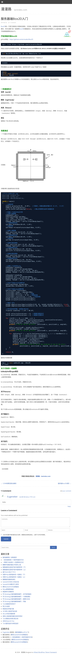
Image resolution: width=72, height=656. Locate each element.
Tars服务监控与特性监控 (10, 623)
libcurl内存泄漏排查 (9, 614)
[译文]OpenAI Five (8, 621)
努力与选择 (6, 606)
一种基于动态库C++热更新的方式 (13, 562)
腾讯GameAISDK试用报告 (11, 587)
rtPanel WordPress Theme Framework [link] (45, 652)
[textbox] (35, 522)
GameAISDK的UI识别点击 (11, 582)
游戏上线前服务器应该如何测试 (12, 616)
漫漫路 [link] (6, 9)
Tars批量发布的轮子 (9, 604)
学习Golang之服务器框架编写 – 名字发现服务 (17, 594)
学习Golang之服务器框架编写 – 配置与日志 (16, 599)
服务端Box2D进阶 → (64, 483)
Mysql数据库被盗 (8, 589)
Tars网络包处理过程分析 (10, 619)
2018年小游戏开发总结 (10, 611)
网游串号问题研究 (8, 592)
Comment (13, 22)
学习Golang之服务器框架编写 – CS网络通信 (16, 597)
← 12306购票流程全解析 (8, 483)
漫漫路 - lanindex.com (43, 476)
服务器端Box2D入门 (22, 632)
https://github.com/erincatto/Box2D (21, 39)
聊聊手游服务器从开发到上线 (12, 565)
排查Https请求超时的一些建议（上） (14, 577)
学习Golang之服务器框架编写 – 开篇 (14, 601)
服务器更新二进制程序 (10, 557)
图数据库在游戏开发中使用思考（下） (15, 567)
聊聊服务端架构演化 (9, 579)
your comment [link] (67, 491)
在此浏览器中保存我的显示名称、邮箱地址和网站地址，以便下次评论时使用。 (24, 535)
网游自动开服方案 (8, 609)
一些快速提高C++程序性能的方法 (13, 560)
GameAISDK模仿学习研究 (11, 584)
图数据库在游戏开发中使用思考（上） (15, 570)
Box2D (3, 26)
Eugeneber (12, 496)
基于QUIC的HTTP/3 (9, 572)
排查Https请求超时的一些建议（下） (14, 574)
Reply (69, 506)
